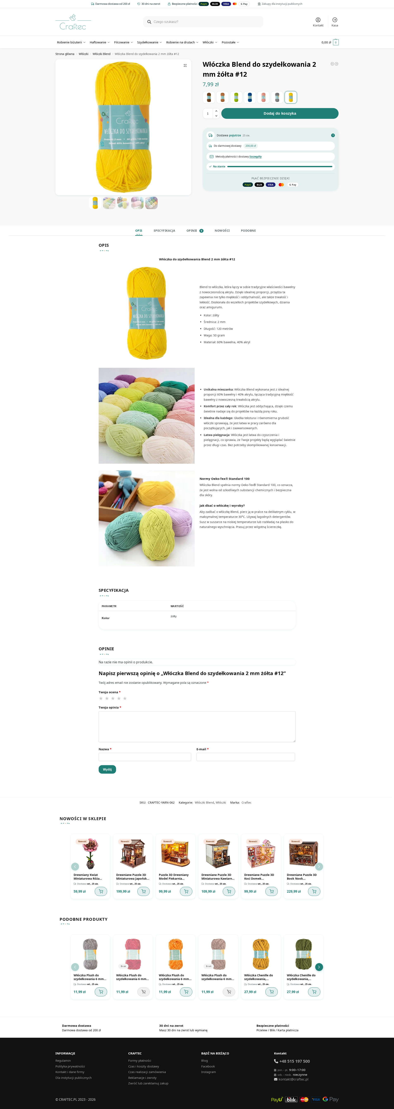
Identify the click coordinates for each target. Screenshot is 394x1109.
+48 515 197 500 (294, 1061)
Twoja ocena (110, 692)
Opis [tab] (139, 230)
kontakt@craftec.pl (293, 1079)
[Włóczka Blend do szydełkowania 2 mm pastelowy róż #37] (263, 97)
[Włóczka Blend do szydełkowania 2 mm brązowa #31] (209, 97)
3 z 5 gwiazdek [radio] (113, 698)
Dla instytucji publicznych (73, 1078)
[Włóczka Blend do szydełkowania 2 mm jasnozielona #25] (336, 64)
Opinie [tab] (194, 230)
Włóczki (83, 54)
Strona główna (64, 54)
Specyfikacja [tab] (164, 230)
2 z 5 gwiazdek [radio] (107, 698)
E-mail (202, 749)
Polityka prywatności (70, 1066)
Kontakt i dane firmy (69, 1072)
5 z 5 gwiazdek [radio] (125, 698)
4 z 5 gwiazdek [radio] (119, 698)
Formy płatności (139, 1060)
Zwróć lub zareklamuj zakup (148, 1083)
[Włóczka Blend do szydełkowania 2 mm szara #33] (332, 64)
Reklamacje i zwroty (142, 1078)
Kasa (335, 25)
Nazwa (105, 749)
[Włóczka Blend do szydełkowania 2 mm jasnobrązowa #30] (222, 97)
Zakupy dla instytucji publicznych (282, 4)
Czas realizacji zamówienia (147, 1072)
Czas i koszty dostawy (143, 1066)
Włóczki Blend (101, 54)
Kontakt (318, 25)
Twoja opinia (110, 707)
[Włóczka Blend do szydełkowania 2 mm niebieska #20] (249, 97)
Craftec (246, 802)
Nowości (222, 230)
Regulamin (63, 1060)
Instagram (208, 1072)
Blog (204, 1060)
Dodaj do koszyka (280, 113)
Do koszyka (101, 891)
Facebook (208, 1066)
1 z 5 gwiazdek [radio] (101, 698)
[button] (330, 42)
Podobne (248, 230)
